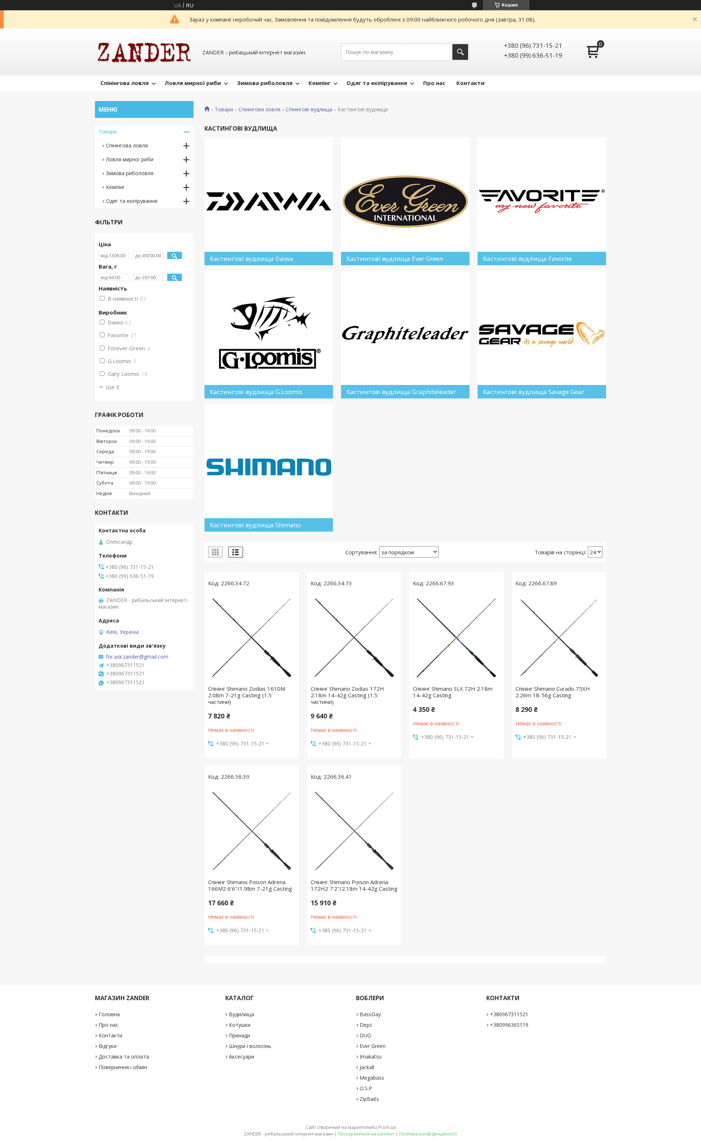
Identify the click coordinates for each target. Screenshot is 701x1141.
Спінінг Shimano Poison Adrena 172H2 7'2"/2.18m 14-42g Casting (354, 885)
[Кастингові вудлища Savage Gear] (542, 334)
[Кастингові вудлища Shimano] (268, 468)
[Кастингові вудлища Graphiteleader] (405, 334)
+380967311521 (509, 1014)
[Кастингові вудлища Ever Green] (405, 201)
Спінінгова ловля (124, 82)
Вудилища (241, 1014)
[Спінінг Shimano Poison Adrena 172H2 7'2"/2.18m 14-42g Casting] (354, 831)
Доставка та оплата (124, 1056)
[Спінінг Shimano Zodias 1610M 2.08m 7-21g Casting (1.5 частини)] (251, 638)
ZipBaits (369, 1098)
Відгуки (107, 1045)
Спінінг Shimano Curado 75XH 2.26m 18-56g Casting (553, 691)
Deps (366, 1024)
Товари (224, 109)
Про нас (434, 82)
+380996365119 (509, 1024)
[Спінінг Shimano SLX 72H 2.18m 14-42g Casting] (456, 638)
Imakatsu (371, 1056)
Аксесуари (241, 1056)
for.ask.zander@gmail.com (137, 657)
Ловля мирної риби (193, 82)
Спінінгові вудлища (309, 109)
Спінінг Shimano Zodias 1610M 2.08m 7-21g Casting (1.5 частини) (246, 695)
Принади (239, 1035)
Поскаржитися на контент (366, 1134)
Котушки (239, 1024)
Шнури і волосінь (250, 1045)
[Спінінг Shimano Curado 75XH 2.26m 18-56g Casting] (559, 638)
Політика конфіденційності (428, 1134)
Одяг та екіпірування (376, 82)
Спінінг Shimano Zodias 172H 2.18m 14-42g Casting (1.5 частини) (347, 695)
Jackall (367, 1067)
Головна (109, 1014)
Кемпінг (319, 82)
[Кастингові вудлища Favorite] (542, 201)
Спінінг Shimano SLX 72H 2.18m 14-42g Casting (453, 691)
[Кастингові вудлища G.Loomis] (268, 334)
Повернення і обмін (123, 1067)
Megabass (372, 1077)
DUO (365, 1035)
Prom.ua (387, 1127)
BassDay (370, 1014)
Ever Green (373, 1045)
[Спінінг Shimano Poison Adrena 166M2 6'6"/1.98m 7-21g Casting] (251, 831)
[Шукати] (460, 52)
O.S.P (366, 1088)
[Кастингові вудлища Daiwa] (268, 201)
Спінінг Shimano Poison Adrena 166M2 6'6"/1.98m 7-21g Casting (250, 885)
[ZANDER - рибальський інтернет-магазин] (144, 52)
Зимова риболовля (264, 82)
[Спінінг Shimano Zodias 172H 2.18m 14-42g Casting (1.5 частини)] (354, 638)
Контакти (470, 82)
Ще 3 (112, 387)
